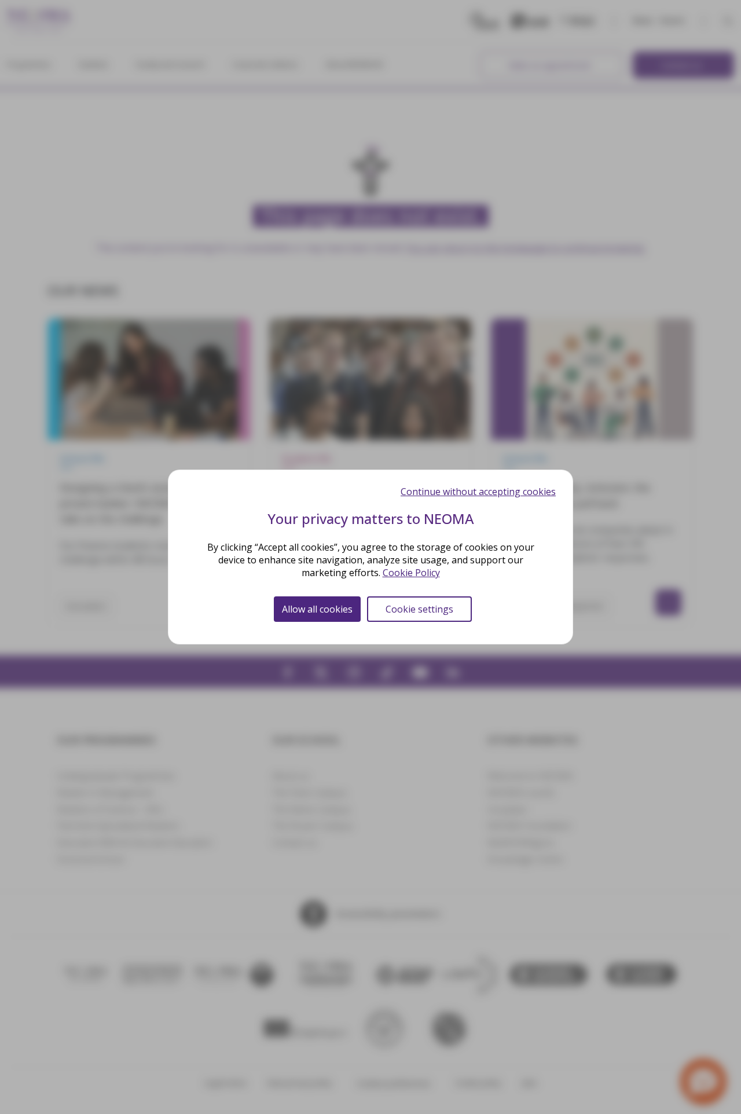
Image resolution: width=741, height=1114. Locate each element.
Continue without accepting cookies (478, 491)
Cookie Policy (411, 572)
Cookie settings (419, 609)
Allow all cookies (317, 609)
